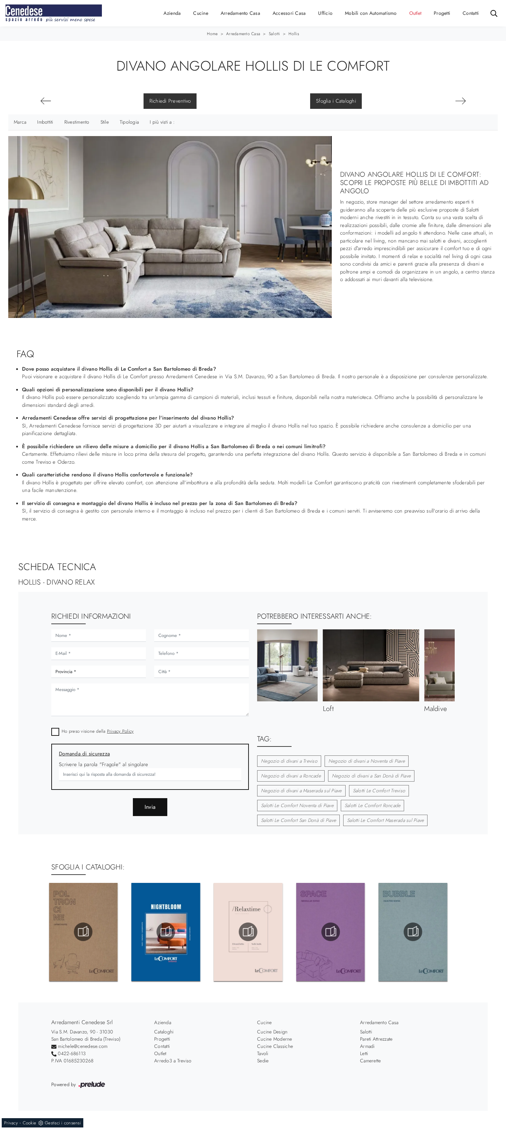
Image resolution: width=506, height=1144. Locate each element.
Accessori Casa (289, 13)
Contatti (471, 13)
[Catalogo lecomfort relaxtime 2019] (165, 931)
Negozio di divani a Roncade (291, 775)
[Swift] (45, 101)
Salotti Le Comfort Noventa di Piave (297, 805)
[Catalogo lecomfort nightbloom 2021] (83, 931)
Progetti (442, 13)
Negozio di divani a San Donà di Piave (371, 775)
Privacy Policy (120, 731)
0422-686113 (72, 1053)
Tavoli (262, 1053)
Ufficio (325, 13)
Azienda (172, 13)
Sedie (262, 1060)
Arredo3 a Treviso (172, 1060)
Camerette (370, 1060)
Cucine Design (272, 1031)
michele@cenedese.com (82, 1046)
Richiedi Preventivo (170, 101)
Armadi (367, 1046)
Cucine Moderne (274, 1038)
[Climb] (460, 101)
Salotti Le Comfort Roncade (373, 805)
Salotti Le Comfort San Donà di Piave (298, 820)
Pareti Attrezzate (376, 1038)
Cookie (29, 1123)
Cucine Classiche (275, 1046)
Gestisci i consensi (63, 1123)
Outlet (415, 13)
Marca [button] (20, 121)
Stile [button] (105, 121)
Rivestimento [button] (76, 121)
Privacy (11, 1123)
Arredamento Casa (240, 13)
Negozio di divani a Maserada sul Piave (301, 790)
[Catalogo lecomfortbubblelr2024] (330, 931)
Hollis (293, 34)
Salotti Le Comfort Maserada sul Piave (385, 820)
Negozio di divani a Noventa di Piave (366, 760)
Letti (364, 1053)
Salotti (274, 34)
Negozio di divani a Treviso (289, 760)
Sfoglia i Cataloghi (336, 101)
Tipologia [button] (129, 121)
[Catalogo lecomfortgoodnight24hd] (413, 931)
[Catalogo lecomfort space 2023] (248, 931)
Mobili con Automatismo (371, 13)
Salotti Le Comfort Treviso (379, 790)
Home (212, 34)
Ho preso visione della (98, 731)
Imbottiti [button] (45, 121)
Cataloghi (163, 1031)
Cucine (200, 13)
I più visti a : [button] (162, 121)
